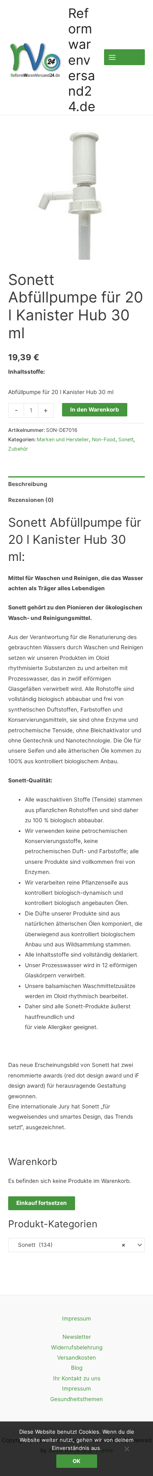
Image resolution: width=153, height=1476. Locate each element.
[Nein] (126, 1449)
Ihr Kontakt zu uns (76, 1378)
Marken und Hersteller (63, 439)
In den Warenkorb (94, 409)
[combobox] (76, 1245)
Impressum (76, 1318)
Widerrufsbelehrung (76, 1347)
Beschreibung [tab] (27, 484)
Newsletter (76, 1337)
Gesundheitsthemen (76, 1399)
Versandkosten (76, 1357)
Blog (76, 1367)
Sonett (125, 439)
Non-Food (103, 439)
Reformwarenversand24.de (81, 60)
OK (76, 1461)
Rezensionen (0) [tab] (31, 500)
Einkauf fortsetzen (41, 1203)
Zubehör (18, 449)
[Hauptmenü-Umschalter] (124, 57)
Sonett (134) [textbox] (69, 1245)
